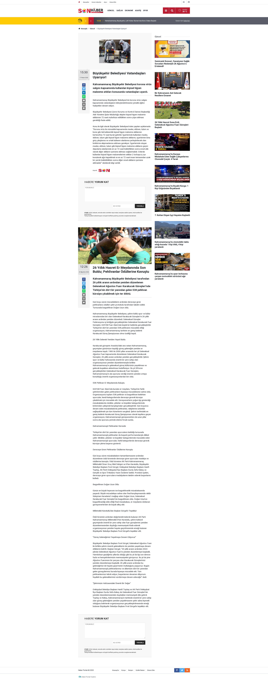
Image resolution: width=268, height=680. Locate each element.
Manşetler (86, 2)
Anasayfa (115, 670)
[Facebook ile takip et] (176, 670)
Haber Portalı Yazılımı (89, 677)
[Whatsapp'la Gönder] (84, 96)
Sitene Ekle (113, 2)
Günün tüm (183, 21)
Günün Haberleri (96, 2)
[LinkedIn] (84, 92)
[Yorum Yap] (84, 108)
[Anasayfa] (79, 2)
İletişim (130, 670)
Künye (123, 670)
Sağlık (120, 10)
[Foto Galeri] (189, 2)
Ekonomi (129, 10)
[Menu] (166, 11)
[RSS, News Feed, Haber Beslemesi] (187, 670)
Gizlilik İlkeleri (140, 670)
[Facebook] (84, 85)
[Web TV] (184, 2)
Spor (145, 10)
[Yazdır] (84, 104)
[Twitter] (84, 88)
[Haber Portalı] (90, 10)
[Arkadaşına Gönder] (84, 100)
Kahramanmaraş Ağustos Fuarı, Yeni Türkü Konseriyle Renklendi (128, 21)
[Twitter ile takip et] (182, 670)
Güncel (110, 10)
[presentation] (85, 21)
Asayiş (138, 10)
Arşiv (105, 2)
